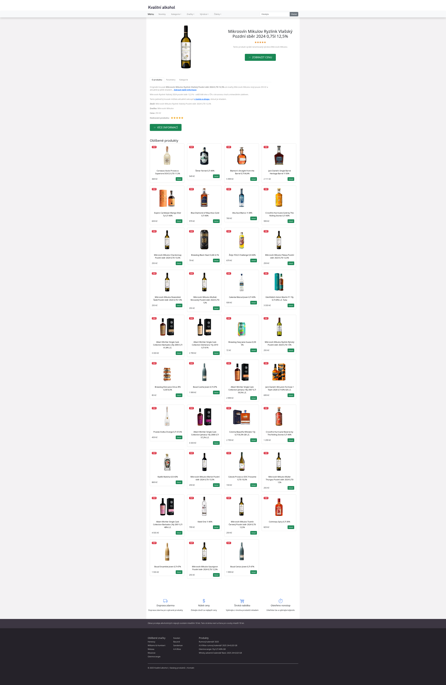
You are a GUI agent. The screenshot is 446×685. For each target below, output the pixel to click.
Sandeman (178, 645)
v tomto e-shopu (202, 99)
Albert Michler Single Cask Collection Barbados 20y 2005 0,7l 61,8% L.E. (167, 345)
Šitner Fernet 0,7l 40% (204, 170)
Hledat (294, 14)
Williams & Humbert (156, 645)
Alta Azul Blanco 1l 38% (242, 213)
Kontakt (190, 668)
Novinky (162, 14)
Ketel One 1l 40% (205, 521)
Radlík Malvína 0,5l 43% (168, 477)
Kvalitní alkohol (161, 668)
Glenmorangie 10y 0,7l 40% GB (212, 649)
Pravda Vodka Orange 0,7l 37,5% (167, 432)
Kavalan (176, 638)
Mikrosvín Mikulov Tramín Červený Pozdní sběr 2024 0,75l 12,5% (242, 524)
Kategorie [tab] (183, 79)
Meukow (151, 653)
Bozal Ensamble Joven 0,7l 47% (167, 566)
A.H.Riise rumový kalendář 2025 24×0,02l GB (218, 645)
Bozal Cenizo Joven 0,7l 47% (242, 566)
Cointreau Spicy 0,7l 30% (279, 521)
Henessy (151, 641)
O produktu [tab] (157, 79)
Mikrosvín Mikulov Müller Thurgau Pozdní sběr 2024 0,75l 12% (279, 480)
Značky (190, 14)
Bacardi (176, 641)
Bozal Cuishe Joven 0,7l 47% (205, 387)
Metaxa (151, 649)
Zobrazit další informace (185, 90)
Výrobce (203, 14)
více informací (167, 127)
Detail (179, 179)
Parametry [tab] (170, 79)
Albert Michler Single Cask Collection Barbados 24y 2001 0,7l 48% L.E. (167, 524)
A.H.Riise (177, 649)
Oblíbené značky (156, 638)
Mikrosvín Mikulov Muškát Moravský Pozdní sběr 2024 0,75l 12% (205, 300)
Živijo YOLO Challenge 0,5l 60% (242, 255)
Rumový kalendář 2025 (209, 641)
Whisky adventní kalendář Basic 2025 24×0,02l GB (220, 653)
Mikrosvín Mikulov (279, 47)
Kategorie (175, 14)
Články (217, 14)
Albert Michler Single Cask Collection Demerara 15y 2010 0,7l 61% (205, 345)
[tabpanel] (210, 103)
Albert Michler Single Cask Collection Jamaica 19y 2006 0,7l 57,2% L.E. (205, 435)
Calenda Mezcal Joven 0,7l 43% (242, 297)
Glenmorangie (154, 656)
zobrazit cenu (262, 57)
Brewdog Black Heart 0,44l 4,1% (205, 255)
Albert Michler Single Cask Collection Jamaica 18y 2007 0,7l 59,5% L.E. (242, 390)
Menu (151, 14)
